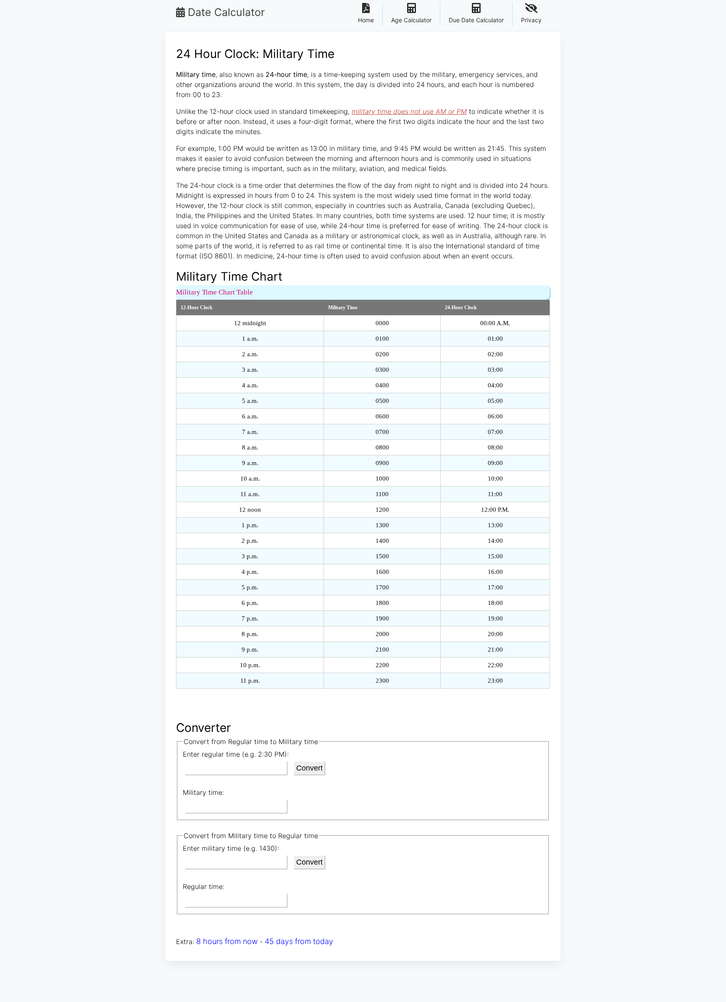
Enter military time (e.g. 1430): (231, 848)
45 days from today (299, 941)
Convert (309, 768)
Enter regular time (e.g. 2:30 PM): (236, 754)
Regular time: (203, 886)
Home (366, 20)
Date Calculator (225, 12)
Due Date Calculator (476, 20)
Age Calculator (411, 20)
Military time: (203, 792)
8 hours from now (227, 941)
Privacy (531, 20)
